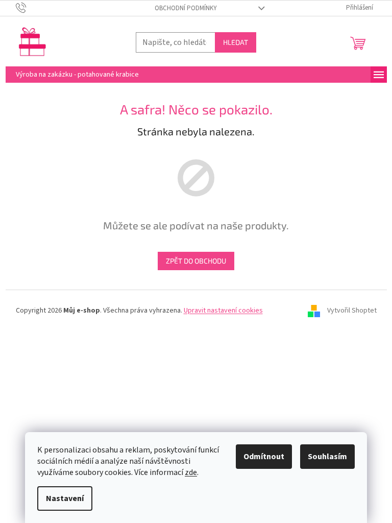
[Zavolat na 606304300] (31, 7)
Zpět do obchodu (196, 260)
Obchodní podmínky (186, 8)
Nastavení (65, 498)
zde (191, 472)
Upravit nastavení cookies (223, 310)
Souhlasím (327, 456)
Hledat (235, 42)
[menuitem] (77, 74)
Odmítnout (263, 456)
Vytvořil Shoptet (352, 310)
